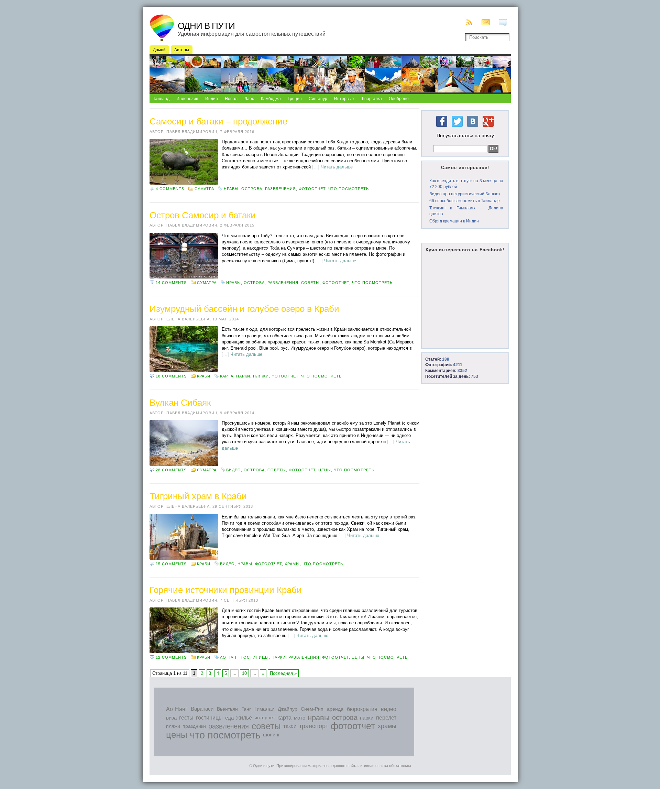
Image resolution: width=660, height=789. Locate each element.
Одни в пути (206, 26)
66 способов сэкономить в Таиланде (464, 200)
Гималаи (264, 709)
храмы (292, 564)
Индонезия (187, 98)
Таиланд (161, 98)
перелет (386, 717)
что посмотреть (348, 189)
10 (244, 673)
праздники (194, 726)
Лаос (249, 98)
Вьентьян (227, 709)
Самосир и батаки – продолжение (218, 121)
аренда (335, 709)
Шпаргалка (371, 98)
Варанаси (202, 709)
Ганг (246, 709)
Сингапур (318, 98)
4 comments (170, 189)
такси (289, 726)
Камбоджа (271, 98)
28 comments (171, 470)
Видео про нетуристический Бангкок (464, 193)
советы (310, 283)
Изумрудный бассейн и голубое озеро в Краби (244, 309)
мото (299, 718)
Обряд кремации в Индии (454, 221)
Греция (295, 98)
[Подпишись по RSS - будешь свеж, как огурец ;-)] (469, 22)
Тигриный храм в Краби (198, 496)
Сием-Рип (312, 709)
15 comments (171, 564)
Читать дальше (337, 166)
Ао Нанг (229, 657)
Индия (211, 98)
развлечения (280, 189)
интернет (264, 717)
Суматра (204, 189)
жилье (244, 718)
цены (324, 470)
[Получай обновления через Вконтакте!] (472, 127)
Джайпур (287, 709)
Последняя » (283, 673)
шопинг (271, 734)
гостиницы (255, 657)
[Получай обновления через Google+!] (488, 127)
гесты (186, 718)
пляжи (261, 376)
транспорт (313, 726)
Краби (203, 376)
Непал (231, 98)
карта (226, 376)
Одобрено (399, 98)
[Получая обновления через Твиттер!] (457, 127)
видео (233, 470)
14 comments (171, 283)
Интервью (344, 98)
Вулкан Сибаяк (180, 402)
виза (171, 718)
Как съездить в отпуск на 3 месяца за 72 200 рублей (466, 183)
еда (229, 718)
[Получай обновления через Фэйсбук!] (441, 127)
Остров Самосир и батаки (203, 215)
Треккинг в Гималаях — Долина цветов (466, 211)
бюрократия (362, 709)
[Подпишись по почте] (487, 22)
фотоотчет (312, 189)
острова (251, 189)
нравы (231, 189)
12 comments (171, 657)
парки (243, 376)
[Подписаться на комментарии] (504, 22)
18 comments (171, 376)
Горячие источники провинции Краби (226, 590)
